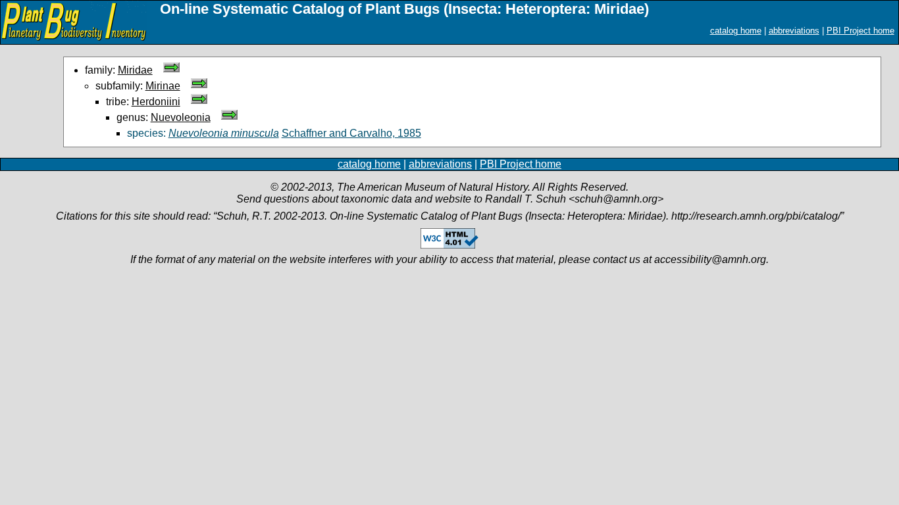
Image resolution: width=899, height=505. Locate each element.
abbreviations (794, 31)
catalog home (735, 31)
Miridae (135, 70)
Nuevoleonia (181, 117)
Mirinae (162, 85)
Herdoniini (156, 101)
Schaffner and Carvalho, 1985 (351, 133)
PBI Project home (860, 31)
